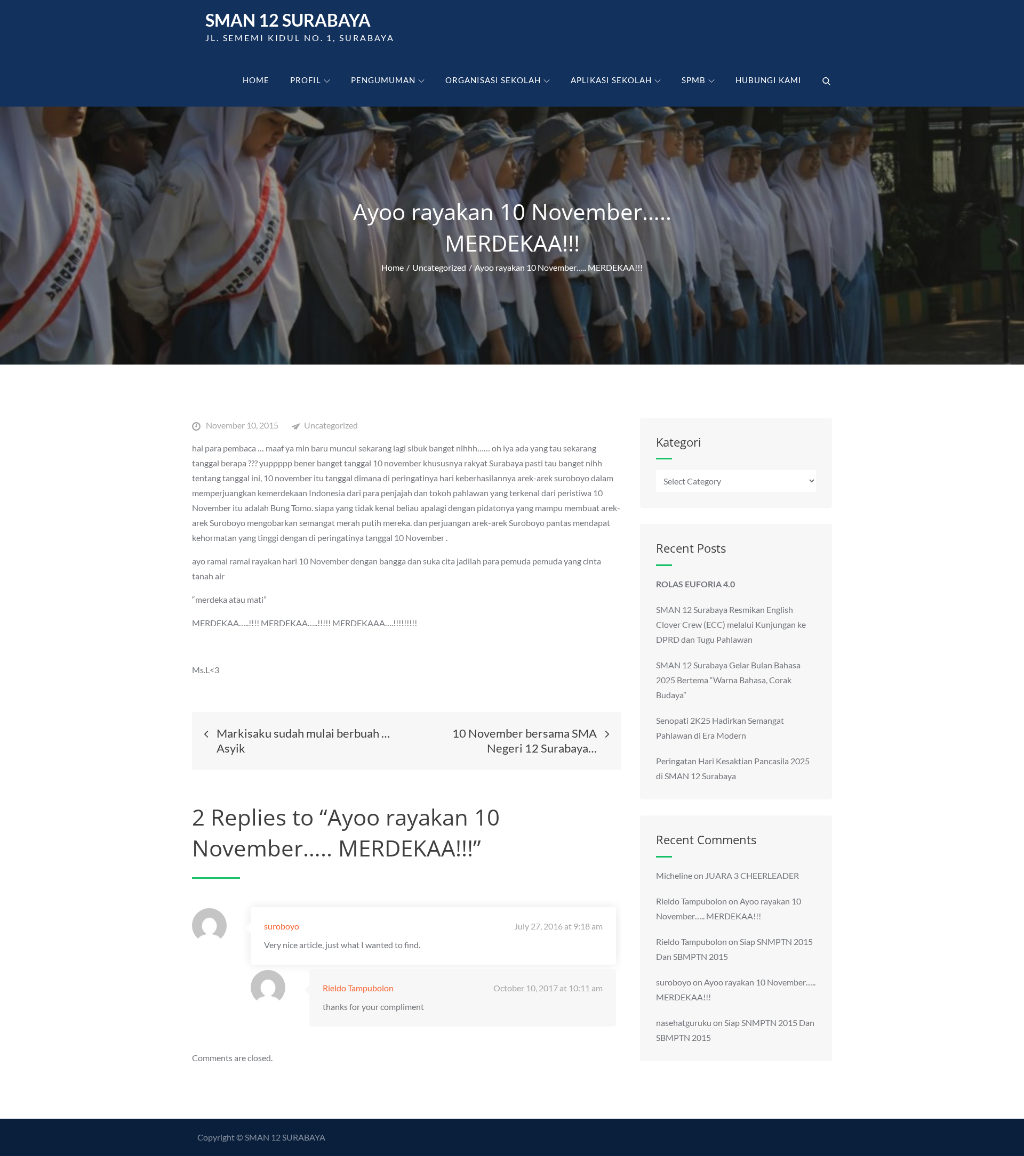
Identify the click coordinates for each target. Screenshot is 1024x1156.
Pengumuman (383, 80)
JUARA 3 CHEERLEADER (752, 875)
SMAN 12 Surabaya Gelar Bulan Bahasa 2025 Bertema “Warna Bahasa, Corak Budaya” (728, 680)
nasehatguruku (683, 1022)
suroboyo (281, 926)
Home (256, 80)
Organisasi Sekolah (493, 80)
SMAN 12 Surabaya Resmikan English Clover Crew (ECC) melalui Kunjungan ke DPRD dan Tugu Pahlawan (731, 624)
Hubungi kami (768, 80)
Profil (305, 80)
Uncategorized (331, 425)
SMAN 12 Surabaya (288, 20)
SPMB (694, 80)
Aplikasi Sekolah (611, 80)
